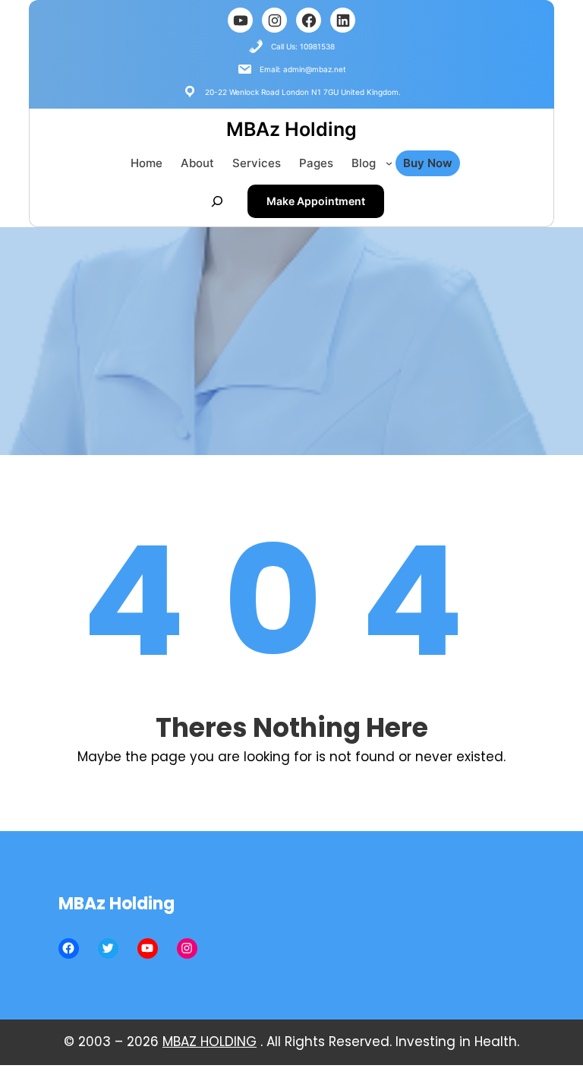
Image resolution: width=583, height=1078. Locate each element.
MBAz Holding (291, 129)
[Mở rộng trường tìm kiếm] (217, 201)
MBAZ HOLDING (209, 1041)
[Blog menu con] (389, 163)
